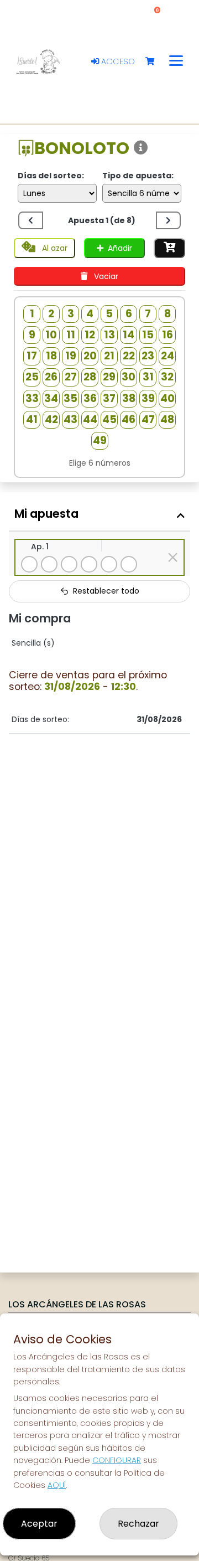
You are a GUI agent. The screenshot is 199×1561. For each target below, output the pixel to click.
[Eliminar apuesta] (173, 557)
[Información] (141, 148)
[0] (155, 61)
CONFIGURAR (116, 1460)
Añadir (120, 248)
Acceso (117, 61)
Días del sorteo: (51, 175)
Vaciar (105, 276)
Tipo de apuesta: (138, 175)
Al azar (53, 248)
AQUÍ (57, 1485)
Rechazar (138, 1523)
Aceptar (39, 1523)
